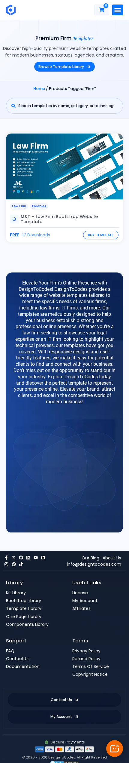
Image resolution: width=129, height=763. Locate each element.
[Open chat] (114, 748)
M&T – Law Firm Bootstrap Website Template (59, 219)
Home (39, 88)
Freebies (39, 206)
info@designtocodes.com (94, 564)
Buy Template (101, 235)
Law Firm (19, 206)
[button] (117, 10)
